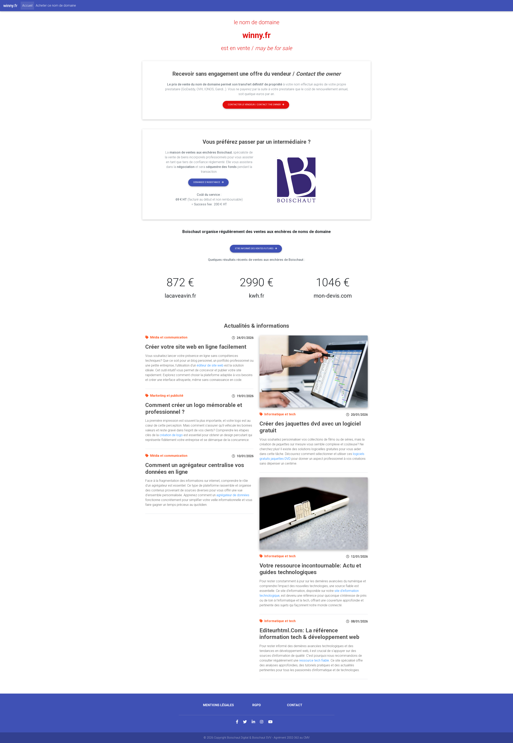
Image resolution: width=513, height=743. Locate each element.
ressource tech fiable (314, 660)
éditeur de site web (210, 365)
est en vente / (256, 48)
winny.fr (256, 35)
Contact (294, 705)
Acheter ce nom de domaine (56, 5)
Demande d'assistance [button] (206, 182)
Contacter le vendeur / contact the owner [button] (254, 104)
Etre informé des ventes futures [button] (254, 248)
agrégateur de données (232, 495)
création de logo (171, 435)
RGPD (256, 705)
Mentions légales (218, 705)
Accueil (28, 5)
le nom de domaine (256, 22)
